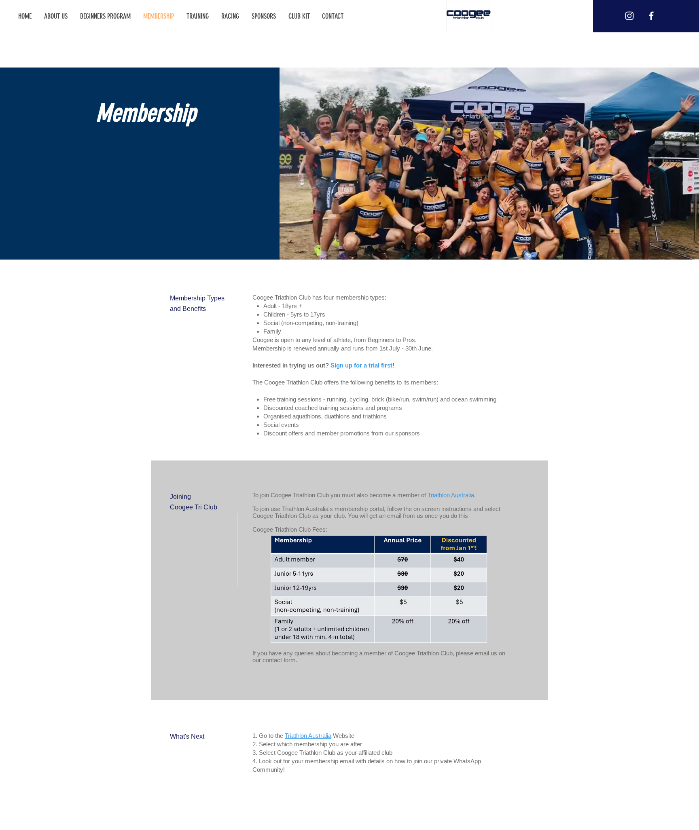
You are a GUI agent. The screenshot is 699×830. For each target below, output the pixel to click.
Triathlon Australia (451, 495)
